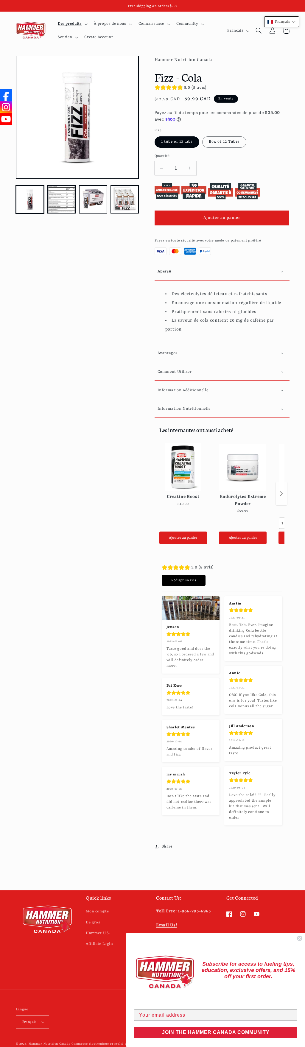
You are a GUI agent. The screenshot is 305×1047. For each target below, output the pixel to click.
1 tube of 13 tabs (177, 141)
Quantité (162, 156)
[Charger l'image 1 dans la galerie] (30, 199)
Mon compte (97, 911)
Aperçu (165, 271)
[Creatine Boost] (183, 467)
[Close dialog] (300, 938)
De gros (93, 922)
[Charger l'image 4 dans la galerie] (125, 199)
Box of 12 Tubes (224, 141)
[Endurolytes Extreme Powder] (242, 467)
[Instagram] (6, 107)
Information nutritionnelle (184, 408)
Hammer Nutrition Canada (49, 1044)
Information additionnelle (183, 390)
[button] (72, 24)
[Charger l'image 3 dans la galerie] (93, 199)
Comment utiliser (175, 372)
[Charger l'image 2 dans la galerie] (61, 199)
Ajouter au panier (183, 538)
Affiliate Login (99, 944)
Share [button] (167, 846)
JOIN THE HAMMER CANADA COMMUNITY (216, 1032)
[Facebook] (6, 95)
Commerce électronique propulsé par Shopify (107, 1044)
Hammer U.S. (98, 933)
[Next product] (281, 494)
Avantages (168, 353)
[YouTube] (6, 119)
